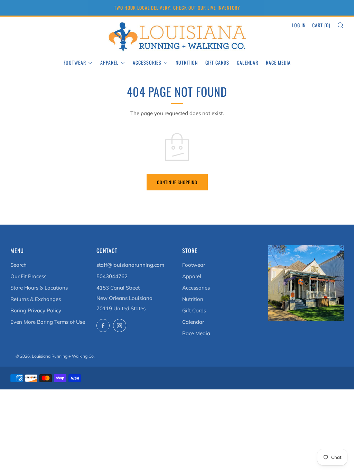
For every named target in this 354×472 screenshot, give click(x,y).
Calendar (247, 62)
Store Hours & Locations (39, 287)
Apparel (109, 62)
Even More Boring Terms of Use (47, 322)
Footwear (75, 62)
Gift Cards (217, 62)
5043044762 (112, 276)
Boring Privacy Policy (35, 310)
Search (18, 265)
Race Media (278, 62)
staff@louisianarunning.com (130, 265)
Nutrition (187, 62)
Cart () (321, 25)
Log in (299, 25)
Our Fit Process (28, 276)
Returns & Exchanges (35, 299)
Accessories (147, 62)
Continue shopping (177, 182)
